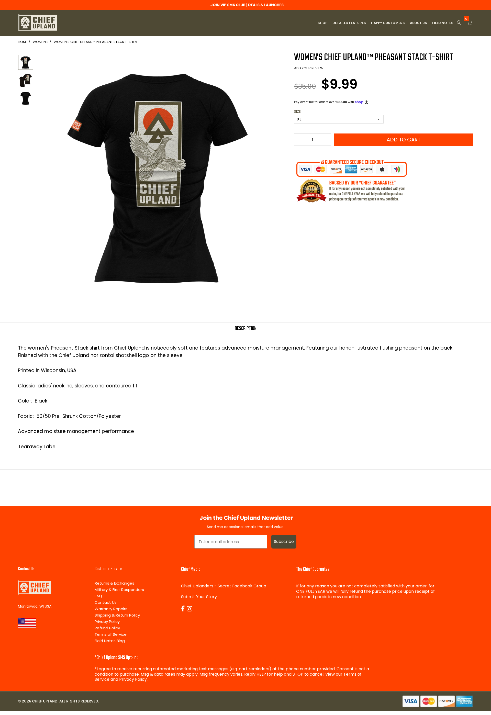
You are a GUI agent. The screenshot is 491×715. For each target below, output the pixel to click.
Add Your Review (308, 68)
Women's (41, 41)
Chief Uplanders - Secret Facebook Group (223, 586)
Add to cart (403, 139)
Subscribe (284, 541)
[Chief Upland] (38, 23)
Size (297, 111)
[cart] (470, 23)
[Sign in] (459, 23)
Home (23, 41)
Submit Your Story (199, 597)
